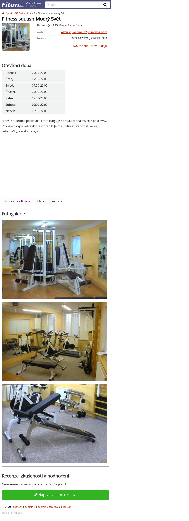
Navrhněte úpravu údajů (90, 46)
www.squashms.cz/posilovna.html (84, 32)
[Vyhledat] (105, 4)
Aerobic (57, 201)
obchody (17, 506)
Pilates (41, 201)
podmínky (30, 506)
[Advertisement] (55, 165)
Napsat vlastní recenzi (57, 494)
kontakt (67, 506)
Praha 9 (31, 13)
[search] (74, 5)
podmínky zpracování (49, 506)
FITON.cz (6, 506)
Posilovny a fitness (17, 201)
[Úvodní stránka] (3, 13)
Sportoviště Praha (15, 13)
